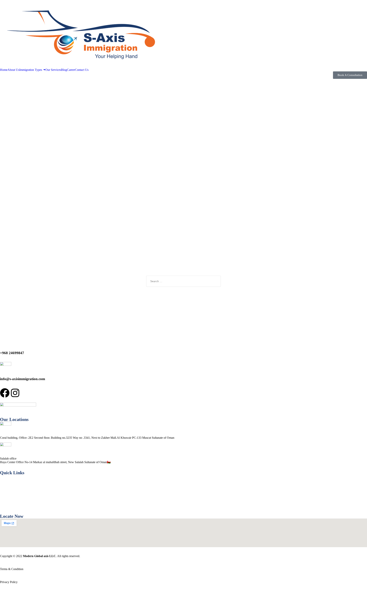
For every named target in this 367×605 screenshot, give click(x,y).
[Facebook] (5, 393)
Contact (4, 505)
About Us (6, 486)
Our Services (8, 492)
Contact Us (7, 595)
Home (3, 479)
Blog (3, 499)
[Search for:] (183, 281)
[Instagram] (15, 393)
